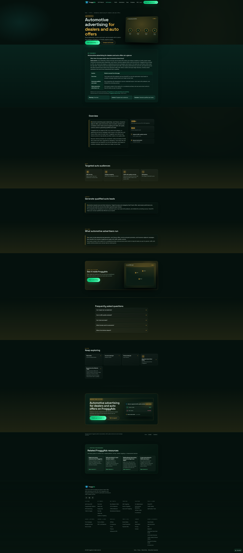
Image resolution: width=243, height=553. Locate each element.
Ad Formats (108, 2)
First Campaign (88, 522)
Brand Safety (125, 522)
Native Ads (100, 506)
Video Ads (100, 513)
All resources (151, 545)
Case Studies (150, 522)
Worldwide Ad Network (115, 511)
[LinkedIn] (89, 497)
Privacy (139, 549)
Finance (112, 529)
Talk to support (113, 418)
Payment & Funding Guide (152, 542)
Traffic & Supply (88, 511)
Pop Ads (99, 511)
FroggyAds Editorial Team (114, 93)
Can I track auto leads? (101, 320)
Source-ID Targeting (127, 508)
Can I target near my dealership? (104, 310)
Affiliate (112, 522)
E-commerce (138, 512)
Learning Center (151, 524)
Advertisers (121, 2)
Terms (135, 549)
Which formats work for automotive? (105, 325)
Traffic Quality (151, 506)
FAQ (137, 2)
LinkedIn (149, 434)
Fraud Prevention (126, 524)
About (136, 522)
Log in (140, 2)
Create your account (97, 418)
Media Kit (150, 529)
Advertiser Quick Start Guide (152, 532)
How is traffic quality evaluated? (104, 315)
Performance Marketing (138, 507)
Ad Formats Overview (152, 535)
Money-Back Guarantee (153, 549)
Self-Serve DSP (88, 504)
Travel (111, 526)
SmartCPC (150, 504)
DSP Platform (101, 2)
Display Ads (100, 508)
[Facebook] (92, 497)
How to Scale (88, 526)
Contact (137, 529)
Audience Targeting (102, 515)
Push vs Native (101, 522)
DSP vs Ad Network (102, 524)
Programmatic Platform (90, 506)
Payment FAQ (125, 526)
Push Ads (100, 504)
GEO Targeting (126, 504)
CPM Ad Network (114, 508)
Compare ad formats (108, 42)
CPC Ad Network (114, 506)
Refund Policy (144, 549)
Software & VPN (113, 531)
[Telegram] (86, 497)
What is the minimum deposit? (103, 330)
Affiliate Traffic (138, 510)
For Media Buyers (139, 504)
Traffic (115, 2)
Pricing (136, 526)
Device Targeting (126, 506)
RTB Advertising (88, 508)
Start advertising (91, 42)
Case (127, 2)
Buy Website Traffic (114, 504)
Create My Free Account (150, 2)
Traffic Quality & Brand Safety (153, 538)
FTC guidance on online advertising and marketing (118, 91)
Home (86, 12)
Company (132, 2)
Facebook (155, 434)
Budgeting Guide (89, 524)
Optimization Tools (152, 508)
